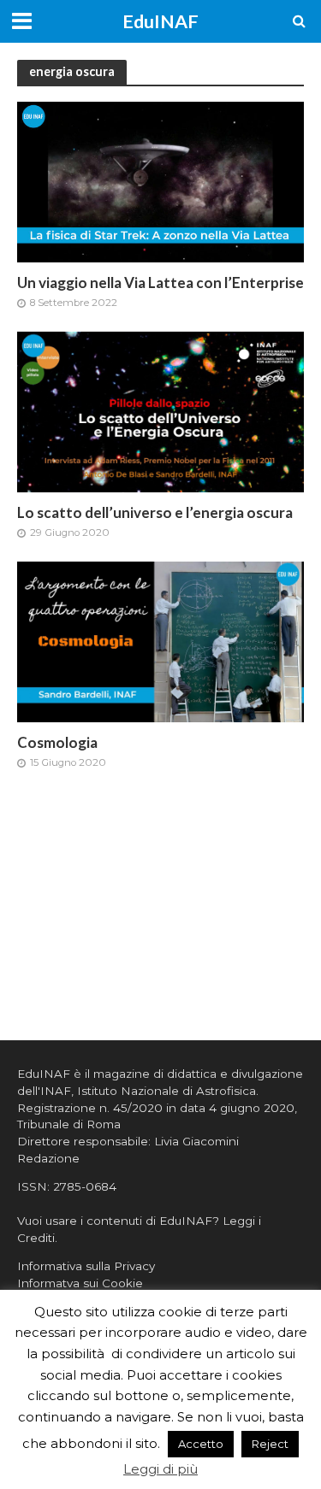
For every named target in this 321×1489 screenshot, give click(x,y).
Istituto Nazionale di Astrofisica (166, 1091)
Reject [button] (270, 1444)
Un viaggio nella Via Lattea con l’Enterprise (160, 282)
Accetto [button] (200, 1444)
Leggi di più (160, 1469)
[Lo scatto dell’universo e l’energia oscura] (160, 411)
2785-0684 (84, 1186)
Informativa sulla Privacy (86, 1266)
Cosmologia (57, 742)
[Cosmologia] (160, 641)
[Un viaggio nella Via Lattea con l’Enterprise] (160, 181)
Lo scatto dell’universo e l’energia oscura (155, 512)
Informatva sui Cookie (80, 1283)
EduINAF (160, 21)
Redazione (48, 1158)
